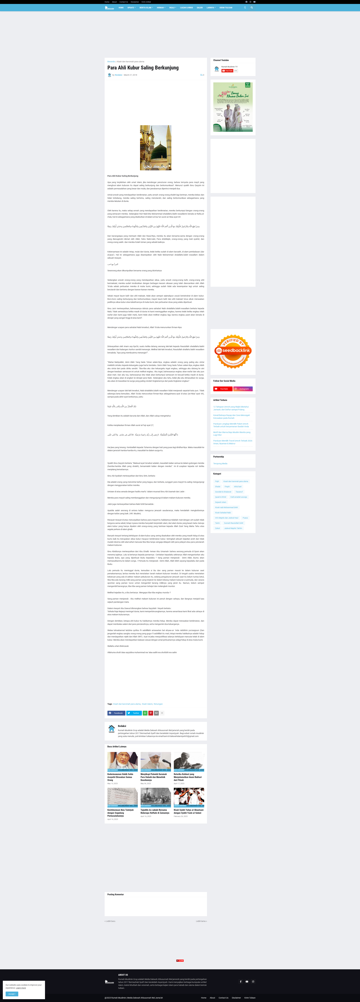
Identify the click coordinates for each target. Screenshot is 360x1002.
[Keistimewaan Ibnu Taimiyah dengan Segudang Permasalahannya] (122, 797)
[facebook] (246, 2)
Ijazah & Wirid (220, 497)
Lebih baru (110, 921)
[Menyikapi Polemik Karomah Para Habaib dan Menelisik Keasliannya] (156, 762)
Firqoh (227, 487)
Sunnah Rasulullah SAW (233, 523)
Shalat (217, 487)
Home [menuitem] (121, 7)
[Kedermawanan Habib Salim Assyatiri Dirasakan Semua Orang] (122, 762)
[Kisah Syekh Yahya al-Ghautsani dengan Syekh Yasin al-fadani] (189, 797)
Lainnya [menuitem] (210, 7)
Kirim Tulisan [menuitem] (226, 7)
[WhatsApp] (145, 713)
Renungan (158, 704)
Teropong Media (220, 463)
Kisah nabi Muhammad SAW (226, 507)
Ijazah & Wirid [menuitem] (186, 7)
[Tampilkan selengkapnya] (162, 713)
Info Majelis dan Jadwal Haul (226, 518)
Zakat (217, 528)
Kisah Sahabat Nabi (223, 513)
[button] (245, 7)
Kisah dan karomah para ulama (130, 62)
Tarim (217, 523)
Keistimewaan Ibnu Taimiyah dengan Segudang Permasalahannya (120, 813)
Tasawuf (239, 492)
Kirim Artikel (146, 2)
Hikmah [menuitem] (160, 7)
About (114, 2)
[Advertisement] (180, 34)
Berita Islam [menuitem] (145, 7)
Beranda (111, 62)
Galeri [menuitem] (200, 7)
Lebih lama (201, 921)
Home (107, 2)
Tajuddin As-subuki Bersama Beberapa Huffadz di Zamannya (155, 811)
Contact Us (124, 2)
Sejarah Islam (220, 502)
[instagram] (250, 2)
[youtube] (254, 2)
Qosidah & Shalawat (223, 492)
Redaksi (122, 726)
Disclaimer (135, 2)
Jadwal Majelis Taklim (233, 528)
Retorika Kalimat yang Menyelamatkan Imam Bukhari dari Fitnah (188, 777)
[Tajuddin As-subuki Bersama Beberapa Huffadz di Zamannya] (156, 797)
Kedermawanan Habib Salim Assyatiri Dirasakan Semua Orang (120, 777)
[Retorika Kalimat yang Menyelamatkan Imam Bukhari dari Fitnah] (189, 762)
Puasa (245, 518)
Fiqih (217, 481)
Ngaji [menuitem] (172, 7)
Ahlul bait (237, 487)
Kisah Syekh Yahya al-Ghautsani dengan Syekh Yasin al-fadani (188, 811)
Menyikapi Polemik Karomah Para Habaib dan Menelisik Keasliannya (154, 777)
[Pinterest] (150, 713)
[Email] (156, 713)
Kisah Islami (147, 704)
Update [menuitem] (131, 7)
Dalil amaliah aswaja (238, 497)
